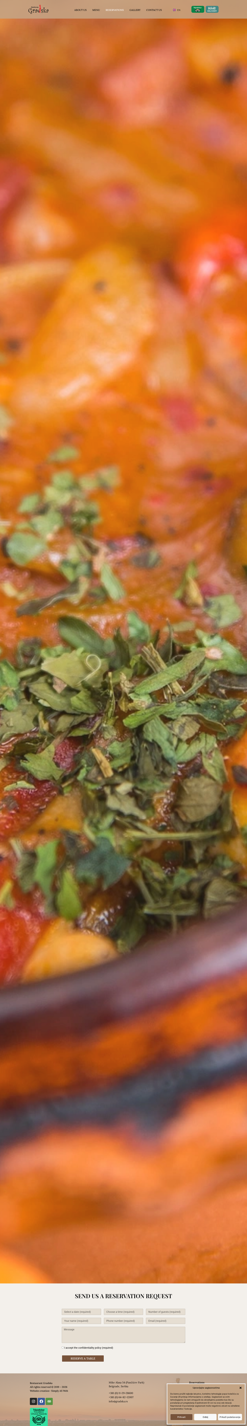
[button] (240, 1387)
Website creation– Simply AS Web (49, 1390)
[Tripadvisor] (49, 1401)
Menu (96, 10)
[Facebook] (41, 1401)
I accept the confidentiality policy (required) (88, 1347)
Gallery (135, 10)
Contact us (154, 10)
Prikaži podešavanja (230, 1417)
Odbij (205, 1417)
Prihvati (181, 1417)
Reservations (115, 10)
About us (80, 10)
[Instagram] (33, 1401)
